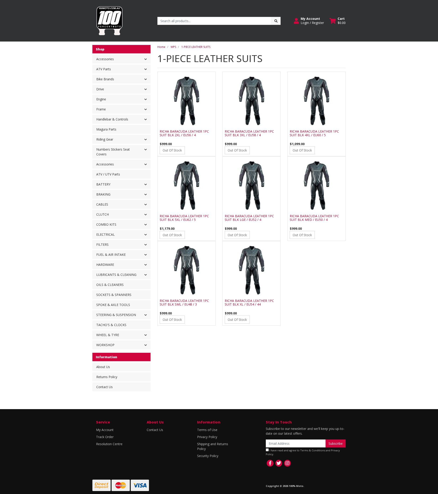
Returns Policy (106, 377)
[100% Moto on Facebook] (270, 463)
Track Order (105, 437)
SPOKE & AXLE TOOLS (113, 305)
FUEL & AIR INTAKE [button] (111, 254)
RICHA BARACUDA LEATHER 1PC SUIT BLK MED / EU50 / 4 (314, 218)
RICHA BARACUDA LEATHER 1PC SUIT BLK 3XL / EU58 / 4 (249, 133)
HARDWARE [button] (105, 264)
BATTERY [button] (103, 184)
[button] (309, 21)
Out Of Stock (172, 150)
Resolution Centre (109, 444)
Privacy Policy (207, 437)
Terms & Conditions (312, 450)
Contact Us (104, 387)
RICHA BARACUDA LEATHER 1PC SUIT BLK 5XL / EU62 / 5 (184, 218)
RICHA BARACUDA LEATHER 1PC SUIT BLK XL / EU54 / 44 (249, 302)
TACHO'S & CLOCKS (111, 325)
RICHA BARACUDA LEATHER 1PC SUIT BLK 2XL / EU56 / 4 (184, 133)
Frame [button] (101, 109)
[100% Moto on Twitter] (278, 463)
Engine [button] (101, 99)
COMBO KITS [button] (106, 224)
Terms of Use (207, 430)
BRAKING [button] (103, 194)
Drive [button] (100, 89)
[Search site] (276, 21)
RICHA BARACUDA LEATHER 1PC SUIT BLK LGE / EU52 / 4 (249, 218)
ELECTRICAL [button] (105, 234)
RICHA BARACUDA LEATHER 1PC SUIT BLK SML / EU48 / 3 (184, 302)
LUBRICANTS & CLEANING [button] (116, 274)
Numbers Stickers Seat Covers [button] (113, 151)
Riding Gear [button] (104, 139)
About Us (103, 367)
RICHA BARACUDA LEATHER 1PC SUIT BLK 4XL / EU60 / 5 (314, 133)
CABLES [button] (102, 204)
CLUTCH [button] (102, 214)
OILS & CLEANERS (110, 284)
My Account (105, 430)
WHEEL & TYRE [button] (107, 335)
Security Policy (207, 456)
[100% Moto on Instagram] (287, 463)
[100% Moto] (109, 20)
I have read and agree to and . (303, 452)
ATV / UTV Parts (108, 174)
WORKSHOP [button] (105, 345)
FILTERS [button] (102, 244)
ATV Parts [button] (103, 69)
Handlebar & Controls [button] (112, 119)
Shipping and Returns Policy (212, 446)
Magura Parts (106, 129)
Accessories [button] (105, 59)
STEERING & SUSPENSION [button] (116, 315)
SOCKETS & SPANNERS (113, 295)
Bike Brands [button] (105, 79)
